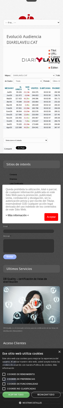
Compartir (8, 149)
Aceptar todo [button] (16, 394)
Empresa (13, 179)
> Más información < (17, 215)
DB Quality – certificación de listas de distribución (25, 280)
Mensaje (7, 236)
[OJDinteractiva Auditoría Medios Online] (31, 19)
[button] (31, 402)
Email (6, 226)
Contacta (13, 174)
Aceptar (51, 217)
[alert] (31, 378)
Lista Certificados (16, 183)
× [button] (59, 352)
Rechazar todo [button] (45, 394)
